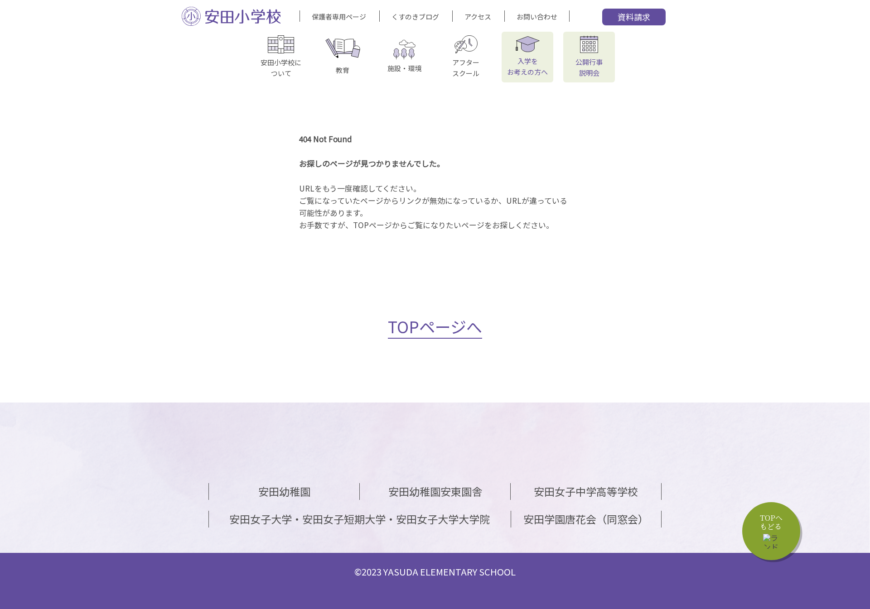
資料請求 (634, 17)
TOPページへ (435, 326)
